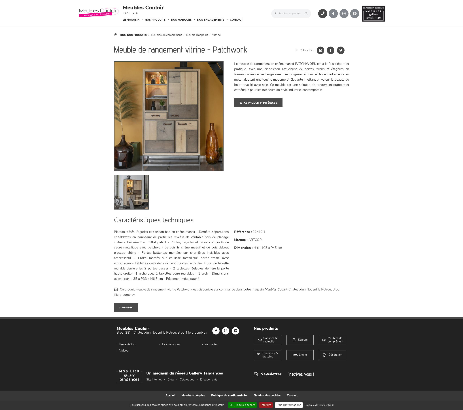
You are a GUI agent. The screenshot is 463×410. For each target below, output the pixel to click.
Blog (171, 379)
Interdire (266, 404)
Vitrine (216, 35)
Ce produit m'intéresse (260, 103)
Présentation (127, 344)
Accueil (170, 395)
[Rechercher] (307, 13)
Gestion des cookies (267, 395)
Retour (127, 307)
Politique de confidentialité (229, 395)
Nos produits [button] (155, 19)
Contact (236, 19)
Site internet (154, 379)
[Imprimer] (320, 50)
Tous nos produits (133, 35)
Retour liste (307, 50)
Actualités (211, 344)
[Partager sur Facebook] (330, 50)
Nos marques (181, 19)
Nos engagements (210, 19)
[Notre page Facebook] (333, 13)
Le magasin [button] (131, 19)
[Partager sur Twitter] (341, 50)
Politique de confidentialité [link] (319, 405)
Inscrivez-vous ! (301, 374)
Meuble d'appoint (197, 35)
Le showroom (171, 344)
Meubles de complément (166, 35)
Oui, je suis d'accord (242, 404)
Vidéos (123, 350)
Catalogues (187, 379)
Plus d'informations (289, 404)
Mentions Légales (193, 395)
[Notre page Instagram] (344, 13)
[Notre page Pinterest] (354, 13)
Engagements (208, 379)
